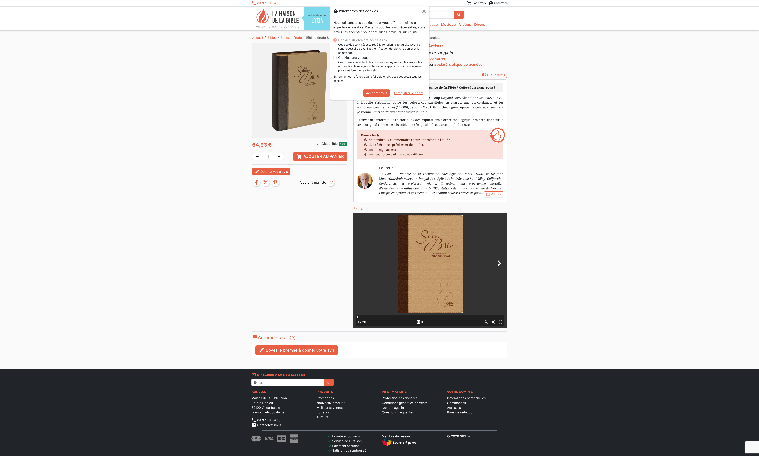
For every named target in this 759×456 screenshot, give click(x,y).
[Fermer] (424, 11)
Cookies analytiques (353, 58)
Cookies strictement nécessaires (362, 40)
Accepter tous (376, 93)
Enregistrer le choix (408, 93)
